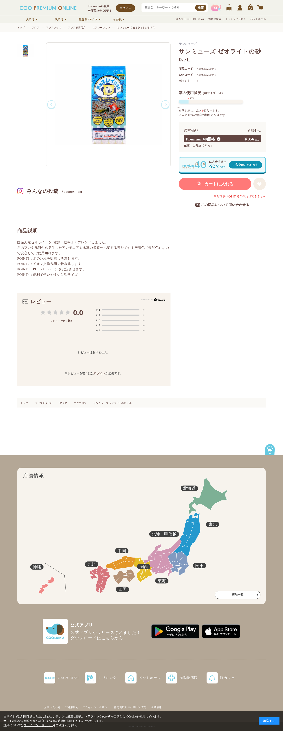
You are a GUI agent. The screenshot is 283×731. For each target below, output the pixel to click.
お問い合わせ (52, 707)
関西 (144, 566)
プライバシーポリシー (96, 707)
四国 (122, 589)
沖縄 (37, 567)
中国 (122, 550)
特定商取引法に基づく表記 (130, 707)
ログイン (125, 8)
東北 (212, 524)
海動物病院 (214, 19)
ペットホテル (258, 19)
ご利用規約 (71, 707)
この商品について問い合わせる (225, 204)
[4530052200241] (25, 50)
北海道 (189, 488)
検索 (201, 7)
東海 (162, 580)
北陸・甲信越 (164, 534)
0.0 (78, 312)
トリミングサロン (235, 19)
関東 (199, 565)
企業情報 (156, 707)
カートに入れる (218, 184)
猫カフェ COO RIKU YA (190, 19)
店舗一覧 (237, 594)
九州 (91, 564)
